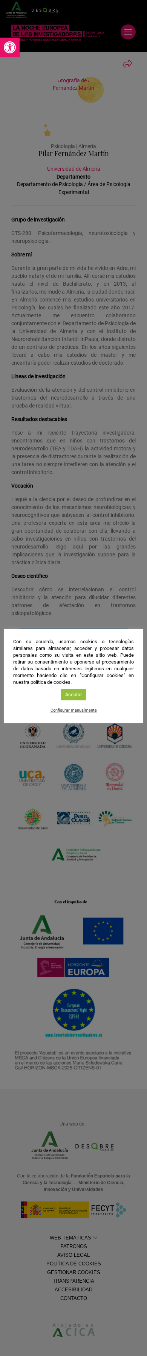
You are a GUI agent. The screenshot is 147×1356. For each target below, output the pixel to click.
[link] (10, 47)
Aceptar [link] (73, 694)
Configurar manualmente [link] (74, 710)
